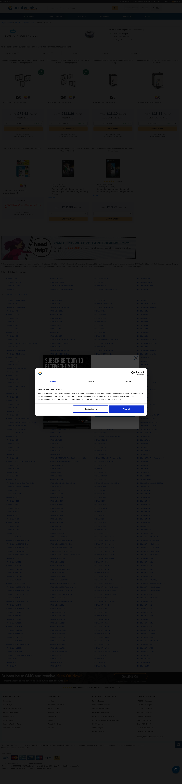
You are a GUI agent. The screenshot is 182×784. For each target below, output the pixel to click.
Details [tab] (91, 381)
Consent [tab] (54, 381)
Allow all (126, 409)
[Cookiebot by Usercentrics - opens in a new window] (133, 373)
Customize (89, 409)
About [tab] (128, 381)
